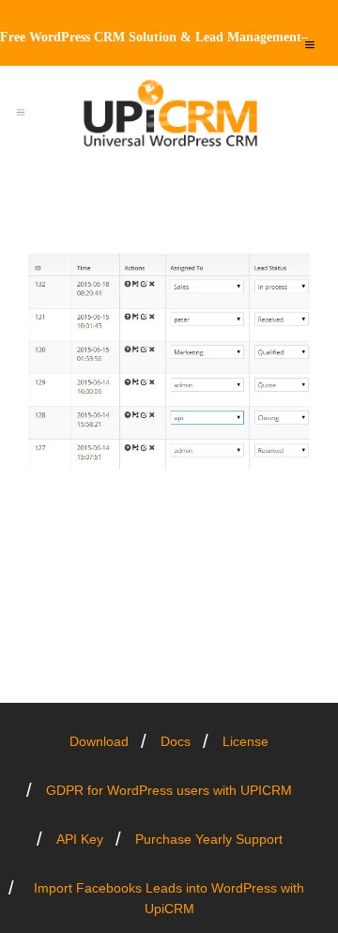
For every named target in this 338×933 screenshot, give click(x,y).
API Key (79, 839)
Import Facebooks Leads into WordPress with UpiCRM (169, 898)
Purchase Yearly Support (209, 839)
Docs (176, 741)
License (246, 741)
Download (99, 741)
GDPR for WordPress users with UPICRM (169, 790)
